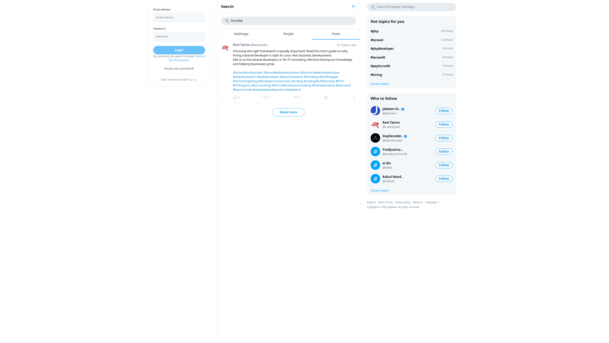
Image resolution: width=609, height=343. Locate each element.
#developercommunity (274, 81)
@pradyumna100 (395, 154)
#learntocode (242, 89)
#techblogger (328, 77)
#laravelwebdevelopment (282, 72)
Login (179, 50)
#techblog (311, 77)
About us (418, 202)
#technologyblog (245, 81)
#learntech (343, 85)
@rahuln (389, 181)
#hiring (376, 75)
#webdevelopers (244, 77)
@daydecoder (392, 140)
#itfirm (276, 85)
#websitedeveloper (326, 72)
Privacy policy (181, 60)
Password (159, 28)
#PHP (340, 81)
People (288, 34)
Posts (336, 34)
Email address (161, 9)
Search (227, 6)
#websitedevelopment (269, 89)
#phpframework (291, 77)
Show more (288, 112)
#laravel (306, 72)
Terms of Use (385, 202)
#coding (297, 81)
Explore (371, 202)
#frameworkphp (323, 85)
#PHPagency (242, 85)
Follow (444, 111)
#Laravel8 (378, 57)
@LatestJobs (391, 127)
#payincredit (380, 66)
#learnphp (327, 81)
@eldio (387, 167)
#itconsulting (261, 85)
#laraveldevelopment (248, 72)
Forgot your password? (179, 68)
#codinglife (311, 81)
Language (431, 202)
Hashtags (241, 34)
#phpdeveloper (382, 48)
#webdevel (293, 89)
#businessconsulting (296, 85)
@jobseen (390, 113)
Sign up (192, 79)
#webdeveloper (268, 77)
